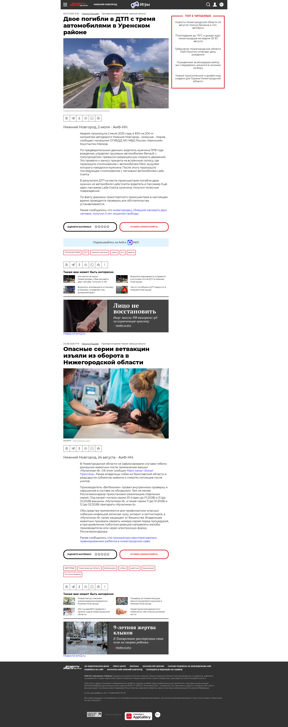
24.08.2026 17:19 (71, 343)
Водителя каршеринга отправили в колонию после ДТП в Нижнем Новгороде (148, 279)
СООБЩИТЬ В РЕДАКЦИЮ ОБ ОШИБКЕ (164, 670)
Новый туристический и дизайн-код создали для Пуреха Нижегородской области (198, 78)
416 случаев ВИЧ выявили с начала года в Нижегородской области (94, 612)
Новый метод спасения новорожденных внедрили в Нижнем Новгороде (92, 601)
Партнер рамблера (113, 714)
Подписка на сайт (93, 670)
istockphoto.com (81, 440)
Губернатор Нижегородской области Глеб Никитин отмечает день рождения (198, 52)
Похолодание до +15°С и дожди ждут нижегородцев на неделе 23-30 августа (198, 38)
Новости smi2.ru (74, 333)
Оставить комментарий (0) (144, 227)
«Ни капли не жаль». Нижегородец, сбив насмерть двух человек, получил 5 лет (93, 279)
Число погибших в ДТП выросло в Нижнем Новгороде (148, 288)
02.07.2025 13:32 (71, 13)
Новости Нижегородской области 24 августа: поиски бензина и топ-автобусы (198, 25)
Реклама (134, 666)
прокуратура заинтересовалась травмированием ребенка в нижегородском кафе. (118, 539)
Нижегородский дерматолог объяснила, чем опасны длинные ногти (147, 612)
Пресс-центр (119, 666)
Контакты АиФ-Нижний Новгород (124, 670)
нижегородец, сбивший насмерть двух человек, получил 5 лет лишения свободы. (123, 212)
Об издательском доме (96, 666)
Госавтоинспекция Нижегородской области (86, 110)
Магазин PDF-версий (153, 666)
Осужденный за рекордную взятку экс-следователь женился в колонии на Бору (198, 65)
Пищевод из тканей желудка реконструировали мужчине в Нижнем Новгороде (146, 601)
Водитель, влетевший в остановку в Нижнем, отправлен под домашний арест (95, 290)
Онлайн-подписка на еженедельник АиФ (189, 666)
